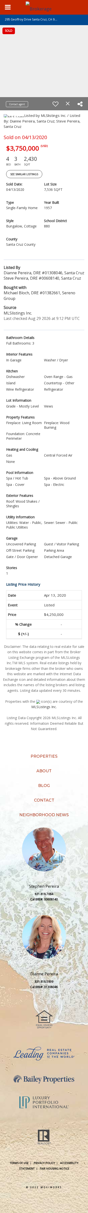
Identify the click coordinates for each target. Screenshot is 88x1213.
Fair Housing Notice (54, 1168)
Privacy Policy (44, 1163)
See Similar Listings (24, 174)
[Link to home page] (44, 7)
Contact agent (17, 104)
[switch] (55, 104)
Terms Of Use (19, 1163)
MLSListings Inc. (44, 706)
